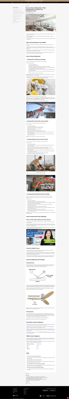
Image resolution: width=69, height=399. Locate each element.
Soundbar (48, 2)
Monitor (18, 2)
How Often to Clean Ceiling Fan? (16, 21)
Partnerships (25, 389)
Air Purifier (44, 2)
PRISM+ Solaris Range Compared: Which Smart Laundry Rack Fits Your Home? (37, 377)
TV (15, 2)
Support (54, 2)
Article (28, 5)
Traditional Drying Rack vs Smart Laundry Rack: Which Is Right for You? (36, 376)
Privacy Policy (15, 389)
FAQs (13, 23)
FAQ (13, 392)
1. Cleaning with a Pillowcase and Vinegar (17, 11)
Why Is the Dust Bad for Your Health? (17, 9)
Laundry (27, 2)
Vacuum (40, 2)
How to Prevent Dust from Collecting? (17, 15)
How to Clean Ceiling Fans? (16, 10)
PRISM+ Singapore (17, 398)
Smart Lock (36, 2)
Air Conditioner (21, 2)
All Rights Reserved (22, 398)
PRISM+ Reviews (15, 388)
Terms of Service (15, 390)
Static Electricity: (15, 19)
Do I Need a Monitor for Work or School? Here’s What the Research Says (36, 379)
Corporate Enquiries (26, 388)
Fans (24, 2)
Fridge (31, 2)
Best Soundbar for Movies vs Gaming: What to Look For (34, 378)
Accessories (51, 2)
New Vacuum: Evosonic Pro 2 (34, 0)
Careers (25, 392)
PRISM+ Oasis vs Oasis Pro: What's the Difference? (33, 380)
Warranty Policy (15, 391)
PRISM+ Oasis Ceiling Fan (16, 22)
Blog (26, 5)
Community (25, 391)
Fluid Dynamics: (15, 20)
